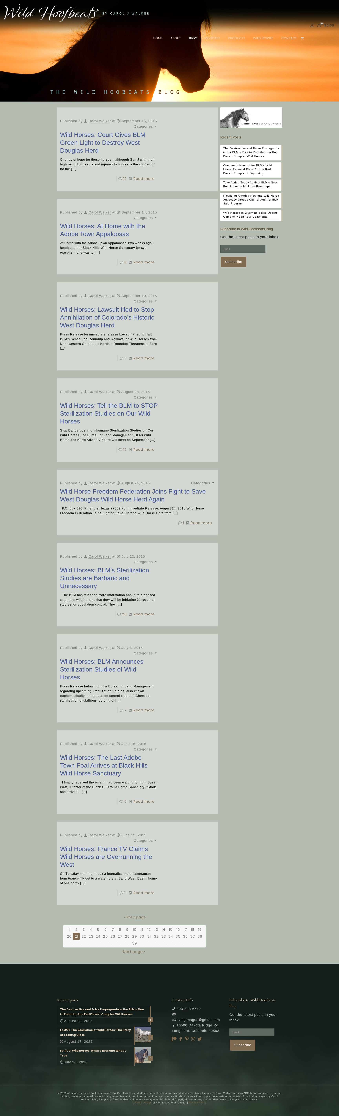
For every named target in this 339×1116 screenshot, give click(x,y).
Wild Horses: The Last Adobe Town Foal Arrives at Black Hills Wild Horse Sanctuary (104, 765)
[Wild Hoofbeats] (76, 13)
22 (83, 936)
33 (163, 936)
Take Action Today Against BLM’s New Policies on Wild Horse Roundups (250, 184)
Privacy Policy (197, 1102)
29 (134, 936)
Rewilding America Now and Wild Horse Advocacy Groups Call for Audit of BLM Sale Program (251, 199)
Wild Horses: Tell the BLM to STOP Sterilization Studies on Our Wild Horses (109, 413)
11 (125, 892)
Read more (144, 178)
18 (192, 929)
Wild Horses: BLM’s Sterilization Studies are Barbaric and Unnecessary (104, 578)
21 (76, 936)
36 (185, 936)
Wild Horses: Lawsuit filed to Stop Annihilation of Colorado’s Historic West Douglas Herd (107, 317)
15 (171, 929)
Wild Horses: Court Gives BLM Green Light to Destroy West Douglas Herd (103, 142)
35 (178, 936)
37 (192, 936)
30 (141, 936)
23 (124, 614)
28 (127, 936)
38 (200, 936)
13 (156, 929)
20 (69, 936)
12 (125, 178)
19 (200, 929)
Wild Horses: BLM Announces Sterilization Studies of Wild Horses (101, 669)
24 (98, 936)
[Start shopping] (302, 38)
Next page (133, 951)
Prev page (136, 917)
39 (134, 943)
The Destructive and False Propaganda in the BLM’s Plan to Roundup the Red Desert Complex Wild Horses (251, 152)
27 (120, 936)
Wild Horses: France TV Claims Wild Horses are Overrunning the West (106, 856)
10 (134, 929)
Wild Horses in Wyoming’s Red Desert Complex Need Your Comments (250, 214)
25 (105, 936)
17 (185, 929)
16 (178, 929)
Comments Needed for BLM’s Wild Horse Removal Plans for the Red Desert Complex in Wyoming (247, 169)
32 (156, 936)
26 (112, 936)
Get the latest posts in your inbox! (250, 237)
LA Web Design (142, 1102)
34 (170, 936)
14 (163, 929)
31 (149, 936)
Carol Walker (99, 121)
